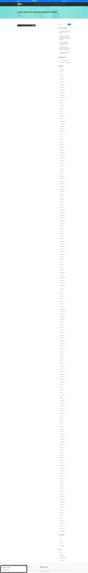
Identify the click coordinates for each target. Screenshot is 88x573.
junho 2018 (61, 324)
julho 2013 (61, 478)
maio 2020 (61, 264)
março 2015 (62, 426)
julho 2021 (61, 228)
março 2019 (62, 301)
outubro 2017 (62, 345)
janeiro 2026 (62, 87)
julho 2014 (61, 447)
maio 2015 (61, 421)
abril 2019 (61, 298)
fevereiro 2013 (62, 491)
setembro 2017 (62, 348)
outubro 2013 (62, 470)
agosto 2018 (62, 319)
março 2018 (62, 332)
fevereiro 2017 (62, 366)
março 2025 (62, 113)
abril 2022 (61, 204)
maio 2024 (61, 139)
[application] (26, 25)
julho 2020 (61, 259)
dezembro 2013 (62, 465)
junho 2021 (61, 230)
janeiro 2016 (62, 400)
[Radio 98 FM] (20, 3)
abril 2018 (61, 329)
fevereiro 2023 (62, 178)
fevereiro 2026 (62, 84)
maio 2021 (61, 233)
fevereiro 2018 (62, 335)
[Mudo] (31, 25)
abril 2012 (61, 517)
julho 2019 (61, 290)
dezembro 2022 (62, 183)
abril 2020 (61, 267)
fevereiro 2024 (62, 147)
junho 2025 (61, 105)
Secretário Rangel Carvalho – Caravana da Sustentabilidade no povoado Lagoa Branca (64, 43)
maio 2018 (61, 327)
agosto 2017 (62, 350)
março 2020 (62, 269)
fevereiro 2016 (62, 397)
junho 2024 (61, 136)
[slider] (33, 25)
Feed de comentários (63, 557)
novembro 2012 (62, 499)
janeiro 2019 (62, 306)
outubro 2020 (62, 251)
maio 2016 (61, 389)
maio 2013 (61, 483)
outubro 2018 (62, 314)
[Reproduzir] (18, 25)
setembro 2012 (62, 504)
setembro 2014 (62, 442)
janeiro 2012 (62, 525)
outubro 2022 (62, 189)
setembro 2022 (62, 191)
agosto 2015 (62, 413)
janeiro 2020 (62, 275)
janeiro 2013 (62, 494)
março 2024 (62, 144)
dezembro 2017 (62, 340)
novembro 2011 (62, 530)
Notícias (61, 540)
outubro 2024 (62, 126)
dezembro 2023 (62, 152)
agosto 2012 (62, 507)
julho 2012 (61, 509)
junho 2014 (61, 449)
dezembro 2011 (62, 528)
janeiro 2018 (62, 337)
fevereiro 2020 (62, 272)
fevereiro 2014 (62, 460)
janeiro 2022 (62, 212)
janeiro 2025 (62, 118)
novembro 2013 (62, 468)
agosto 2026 (62, 69)
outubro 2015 (62, 408)
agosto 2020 (62, 256)
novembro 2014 (62, 436)
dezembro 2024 (62, 121)
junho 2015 (61, 418)
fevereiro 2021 (62, 241)
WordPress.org (62, 560)
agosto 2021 (62, 225)
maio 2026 (61, 76)
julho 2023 (61, 165)
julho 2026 (61, 71)
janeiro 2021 (62, 243)
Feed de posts (62, 555)
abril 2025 (61, 110)
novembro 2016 (62, 374)
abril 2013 (61, 486)
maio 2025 (61, 108)
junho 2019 (61, 293)
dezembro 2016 (62, 371)
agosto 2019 (62, 288)
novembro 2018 (62, 311)
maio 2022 (61, 202)
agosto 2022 (62, 194)
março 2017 (62, 363)
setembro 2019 (62, 285)
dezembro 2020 (62, 246)
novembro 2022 (62, 186)
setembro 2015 (62, 410)
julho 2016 (61, 384)
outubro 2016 (62, 376)
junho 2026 (61, 74)
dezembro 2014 (62, 434)
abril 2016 (61, 392)
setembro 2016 (62, 379)
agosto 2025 (62, 100)
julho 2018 (61, 322)
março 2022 (62, 207)
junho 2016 (61, 387)
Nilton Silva (61, 62)
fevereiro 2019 (62, 303)
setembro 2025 (62, 97)
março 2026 (62, 82)
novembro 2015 (62, 405)
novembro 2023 (62, 155)
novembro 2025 (62, 92)
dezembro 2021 (62, 215)
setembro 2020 (62, 254)
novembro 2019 (62, 280)
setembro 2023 (62, 160)
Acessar (61, 552)
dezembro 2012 (62, 496)
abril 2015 (61, 423)
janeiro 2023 (62, 181)
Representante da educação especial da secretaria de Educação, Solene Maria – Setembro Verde (64, 48)
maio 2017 (61, 358)
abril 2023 (61, 173)
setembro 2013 (62, 473)
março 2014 (62, 457)
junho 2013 (61, 481)
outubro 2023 (62, 157)
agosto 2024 (62, 131)
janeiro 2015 (62, 431)
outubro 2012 (62, 502)
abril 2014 (61, 455)
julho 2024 (61, 134)
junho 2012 (61, 512)
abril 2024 (61, 142)
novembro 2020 (62, 249)
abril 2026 (61, 79)
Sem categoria (62, 545)
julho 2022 (61, 196)
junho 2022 (61, 199)
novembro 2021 (62, 217)
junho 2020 (61, 262)
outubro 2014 (62, 439)
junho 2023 (61, 168)
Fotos (61, 537)
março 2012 (62, 520)
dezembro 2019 (62, 277)
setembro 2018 (62, 316)
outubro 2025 (62, 95)
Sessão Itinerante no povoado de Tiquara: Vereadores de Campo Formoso (64, 32)
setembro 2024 (62, 129)
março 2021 (62, 238)
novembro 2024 (62, 123)
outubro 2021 (62, 220)
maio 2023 (61, 170)
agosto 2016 (62, 382)
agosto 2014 (62, 444)
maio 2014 (61, 452)
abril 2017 (61, 361)
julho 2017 (61, 353)
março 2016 (62, 395)
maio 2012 (61, 515)
